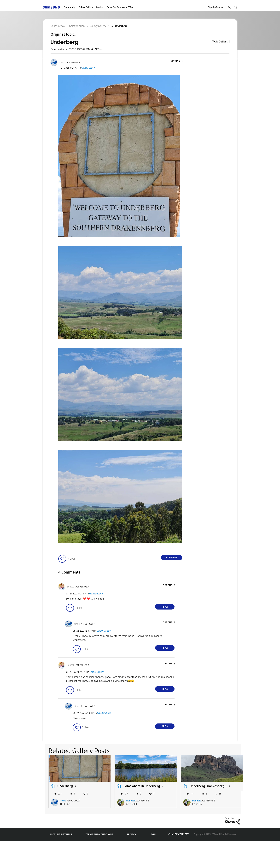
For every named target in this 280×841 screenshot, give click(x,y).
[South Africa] (51, 7)
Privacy (131, 834)
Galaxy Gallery (86, 7)
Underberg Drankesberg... (208, 786)
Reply (165, 606)
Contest (100, 7)
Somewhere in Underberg (141, 786)
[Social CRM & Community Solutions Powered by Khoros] (232, 820)
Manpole (130, 800)
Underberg (65, 786)
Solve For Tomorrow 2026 (120, 7)
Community (69, 7)
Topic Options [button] (220, 41)
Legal (153, 834)
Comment (171, 557)
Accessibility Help (61, 834)
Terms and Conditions (99, 834)
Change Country (178, 834)
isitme (63, 800)
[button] (176, 61)
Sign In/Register (216, 7)
